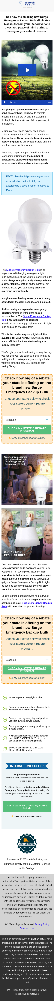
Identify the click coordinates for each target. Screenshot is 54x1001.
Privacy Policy (42, 924)
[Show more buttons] (49, 102)
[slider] (30, 102)
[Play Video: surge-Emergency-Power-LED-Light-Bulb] (27, 70)
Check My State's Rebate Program (27, 429)
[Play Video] (5, 102)
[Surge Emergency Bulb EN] (27, 231)
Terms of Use (27, 928)
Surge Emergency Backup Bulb (23, 270)
